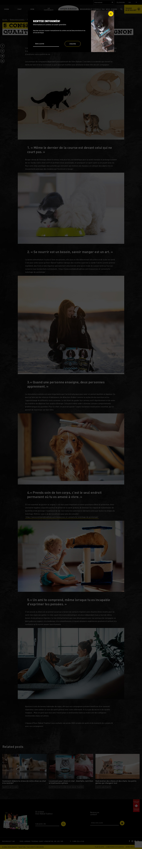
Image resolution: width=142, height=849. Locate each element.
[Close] (110, 13)
